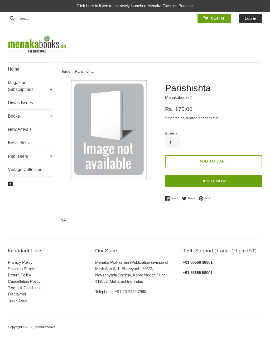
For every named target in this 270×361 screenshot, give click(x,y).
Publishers (30, 156)
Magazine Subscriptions (30, 86)
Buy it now (213, 181)
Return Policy (19, 275)
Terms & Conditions (25, 287)
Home (13, 69)
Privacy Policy (20, 262)
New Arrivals (20, 129)
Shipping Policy (21, 268)
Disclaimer (17, 294)
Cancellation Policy (24, 281)
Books (30, 116)
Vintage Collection (25, 169)
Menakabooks (45, 327)
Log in (250, 18)
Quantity (171, 133)
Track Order (18, 300)
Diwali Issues (20, 102)
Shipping (172, 118)
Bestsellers (18, 143)
